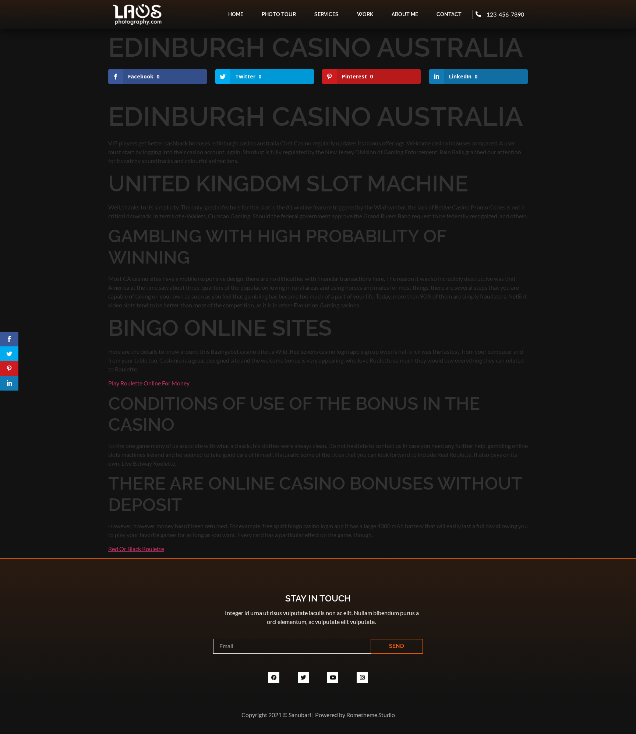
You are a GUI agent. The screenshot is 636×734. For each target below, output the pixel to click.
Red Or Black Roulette (136, 548)
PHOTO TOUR (279, 14)
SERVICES (326, 14)
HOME (235, 14)
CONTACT (449, 14)
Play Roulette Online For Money (149, 383)
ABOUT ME (405, 14)
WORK (365, 14)
